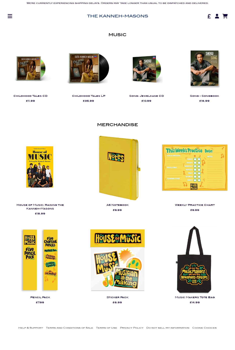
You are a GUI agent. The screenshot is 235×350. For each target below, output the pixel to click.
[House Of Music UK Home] (117, 16)
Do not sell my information (167, 327)
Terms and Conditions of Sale (69, 327)
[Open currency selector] (209, 16)
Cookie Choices (204, 327)
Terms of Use (106, 327)
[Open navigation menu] (10, 16)
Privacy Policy (131, 327)
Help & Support (30, 327)
